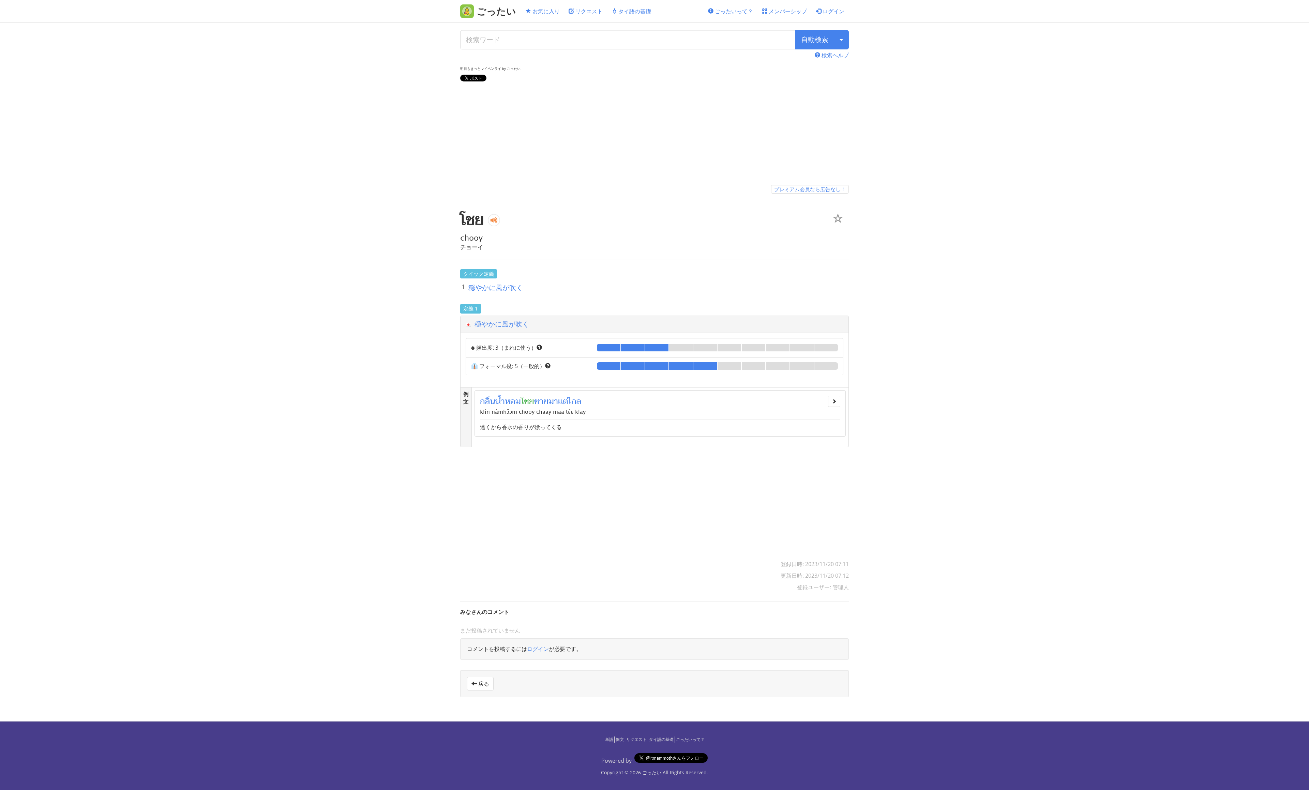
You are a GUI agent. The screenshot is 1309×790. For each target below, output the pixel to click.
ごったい (651, 772)
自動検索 (814, 39)
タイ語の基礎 (634, 11)
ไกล (574, 401)
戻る (483, 683)
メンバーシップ (787, 11)
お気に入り (545, 11)
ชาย (541, 401)
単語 (609, 739)
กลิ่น (487, 401)
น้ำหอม (508, 401)
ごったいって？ (733, 11)
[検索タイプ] (841, 39)
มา (553, 401)
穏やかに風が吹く (495, 287)
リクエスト (588, 11)
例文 (620, 739)
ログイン (832, 11)
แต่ (563, 401)
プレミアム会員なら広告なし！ (810, 189)
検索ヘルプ (834, 55)
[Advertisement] (654, 134)
